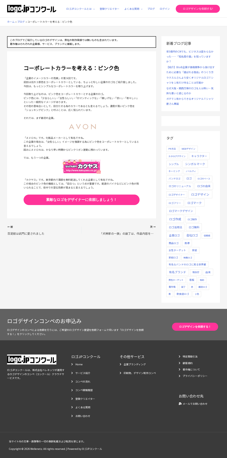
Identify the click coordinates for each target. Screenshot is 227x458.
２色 (197, 294)
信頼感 (207, 235)
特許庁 (195, 272)
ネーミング (174, 171)
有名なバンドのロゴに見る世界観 (187, 264)
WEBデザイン (188, 148)
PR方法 (172, 148)
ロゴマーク (194, 203)
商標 (187, 243)
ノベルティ (191, 171)
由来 (208, 272)
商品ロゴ (174, 243)
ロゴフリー (175, 203)
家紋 (194, 250)
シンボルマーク (195, 164)
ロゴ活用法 (175, 227)
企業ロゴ (174, 235)
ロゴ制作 (192, 219)
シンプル (174, 164)
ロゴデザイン (200, 194)
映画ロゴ (188, 257)
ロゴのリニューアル (180, 186)
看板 (191, 280)
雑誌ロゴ (202, 286)
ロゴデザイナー (177, 194)
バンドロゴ (174, 178)
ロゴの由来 (204, 186)
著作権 (172, 286)
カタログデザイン (177, 156)
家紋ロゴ (173, 257)
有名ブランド (177, 272)
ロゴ (189, 178)
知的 (202, 279)
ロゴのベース (204, 178)
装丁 (183, 286)
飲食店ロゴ (183, 294)
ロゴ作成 (175, 219)
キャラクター (199, 156)
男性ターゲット (175, 280)
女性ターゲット (177, 250)
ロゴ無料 (194, 227)
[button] (93, 8)
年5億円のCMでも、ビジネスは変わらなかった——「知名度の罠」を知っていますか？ (190, 56)
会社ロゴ (192, 235)
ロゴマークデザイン (181, 211)
